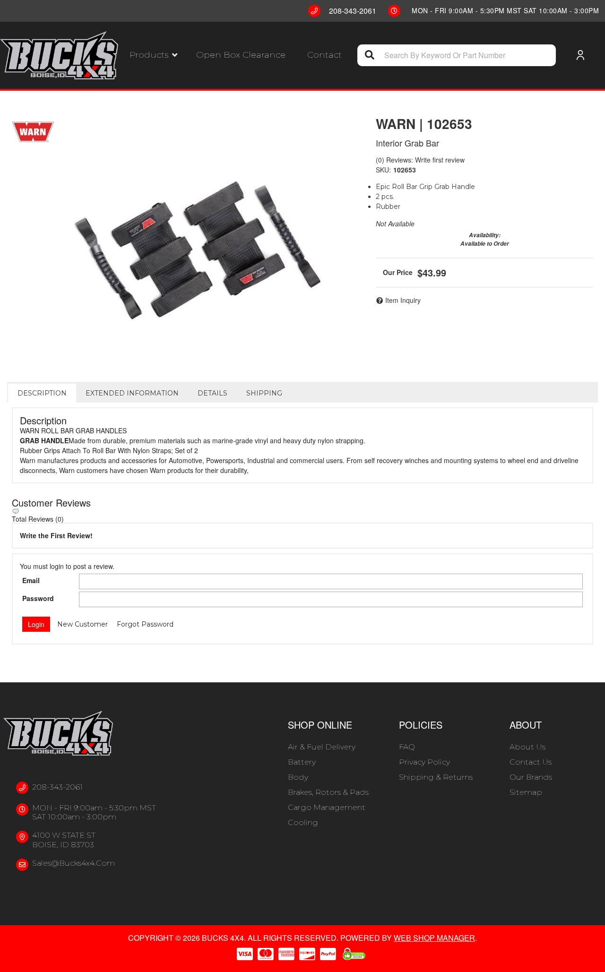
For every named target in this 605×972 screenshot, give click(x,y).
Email (31, 580)
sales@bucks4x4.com (73, 863)
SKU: (383, 169)
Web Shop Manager (434, 937)
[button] (153, 55)
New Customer (82, 624)
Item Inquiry (403, 300)
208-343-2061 (57, 787)
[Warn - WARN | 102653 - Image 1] (184, 244)
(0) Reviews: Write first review (420, 159)
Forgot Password (145, 624)
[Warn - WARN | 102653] (33, 131)
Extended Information (132, 393)
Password (38, 598)
